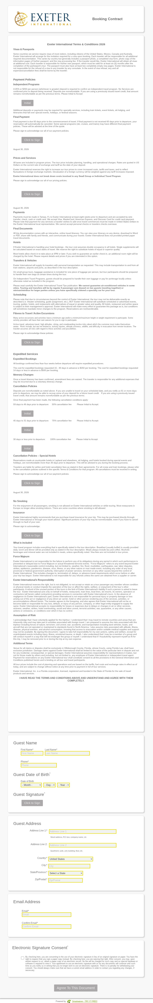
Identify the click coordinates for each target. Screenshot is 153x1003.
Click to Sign (32, 139)
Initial (27, 102)
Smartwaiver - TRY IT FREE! (84, 1001)
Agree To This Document (76, 988)
